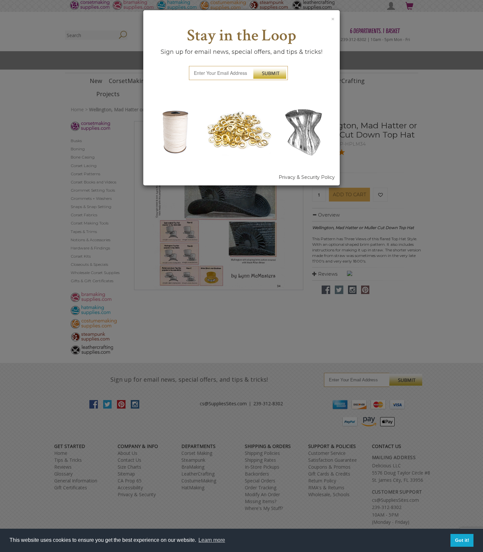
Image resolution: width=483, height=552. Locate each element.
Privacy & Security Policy (307, 177)
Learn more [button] (211, 540)
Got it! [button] (462, 540)
